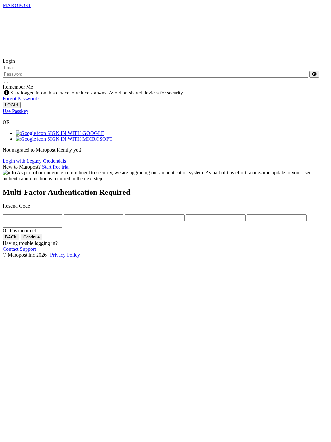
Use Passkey (15, 111)
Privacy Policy (65, 255)
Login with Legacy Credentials (34, 161)
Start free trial (55, 167)
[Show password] (314, 74)
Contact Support (19, 249)
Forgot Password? (21, 98)
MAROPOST (17, 5)
